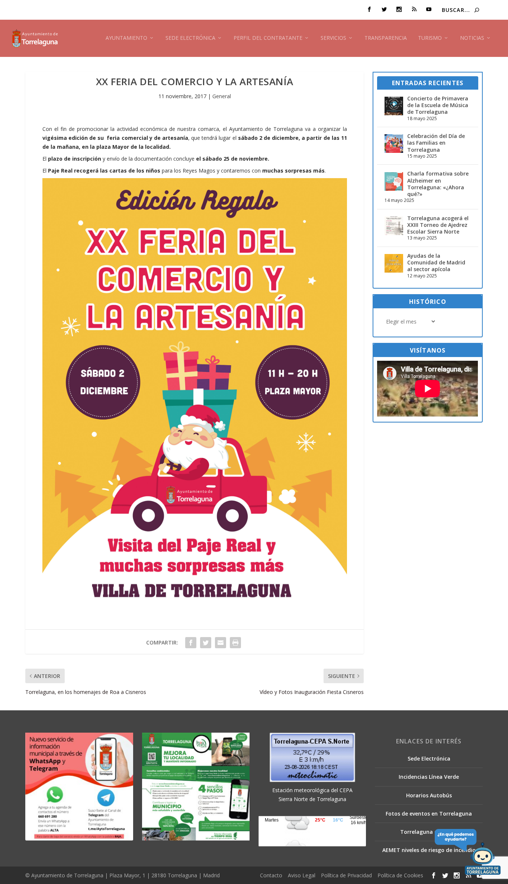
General (221, 96)
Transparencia (385, 38)
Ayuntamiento (126, 38)
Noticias (472, 38)
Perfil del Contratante (268, 38)
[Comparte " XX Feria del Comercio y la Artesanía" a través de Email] (220, 642)
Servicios (333, 38)
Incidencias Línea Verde (429, 776)
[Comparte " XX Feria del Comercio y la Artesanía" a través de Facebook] (190, 642)
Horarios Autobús (429, 795)
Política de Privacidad (346, 875)
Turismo (430, 38)
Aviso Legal (301, 875)
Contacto (271, 875)
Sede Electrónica (190, 38)
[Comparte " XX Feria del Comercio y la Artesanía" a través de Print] (235, 642)
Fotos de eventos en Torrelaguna (429, 813)
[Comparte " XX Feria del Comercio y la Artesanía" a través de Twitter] (205, 642)
